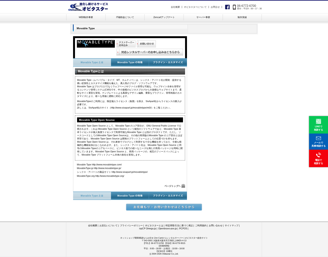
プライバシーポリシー (131, 225)
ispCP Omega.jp (147, 228)
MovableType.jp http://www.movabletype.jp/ (99, 168)
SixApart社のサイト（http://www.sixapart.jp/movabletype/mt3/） (121, 107)
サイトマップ (231, 225)
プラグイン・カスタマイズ (168, 62)
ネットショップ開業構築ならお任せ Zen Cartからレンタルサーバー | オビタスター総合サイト (164, 238)
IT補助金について (125, 17)
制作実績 (242, 17)
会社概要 (175, 7)
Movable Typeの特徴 (130, 62)
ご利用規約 (201, 225)
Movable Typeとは (92, 62)
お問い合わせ (215, 225)
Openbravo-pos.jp (167, 228)
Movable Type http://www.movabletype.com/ (99, 164)
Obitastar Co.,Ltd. (170, 254)
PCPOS (183, 228)
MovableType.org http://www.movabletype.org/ (100, 176)
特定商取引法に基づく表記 (179, 225)
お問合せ (215, 7)
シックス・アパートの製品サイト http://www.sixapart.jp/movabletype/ (112, 172)
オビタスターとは (154, 225)
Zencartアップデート (164, 17)
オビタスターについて (195, 7)
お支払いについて (108, 225)
